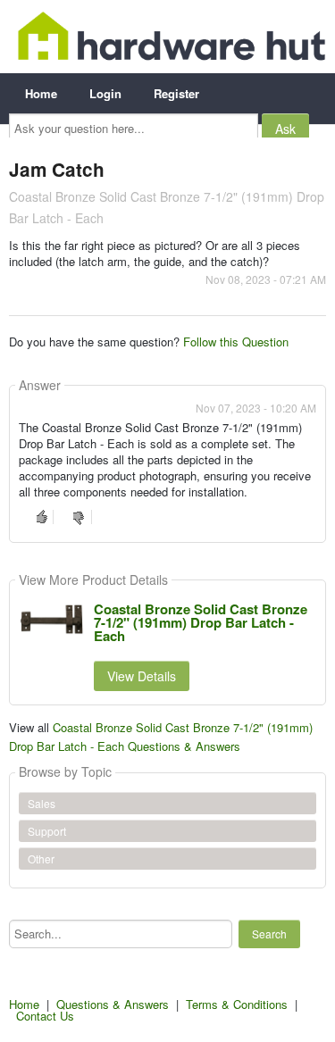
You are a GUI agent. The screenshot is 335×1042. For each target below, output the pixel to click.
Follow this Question (236, 341)
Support (47, 830)
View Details (141, 676)
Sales (41, 803)
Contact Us (45, 1015)
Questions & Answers (112, 1004)
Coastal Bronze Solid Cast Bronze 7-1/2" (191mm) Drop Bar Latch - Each (200, 622)
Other (41, 858)
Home (41, 93)
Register (176, 93)
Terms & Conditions (237, 1004)
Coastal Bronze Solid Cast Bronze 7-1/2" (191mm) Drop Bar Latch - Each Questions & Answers (161, 736)
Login (105, 93)
